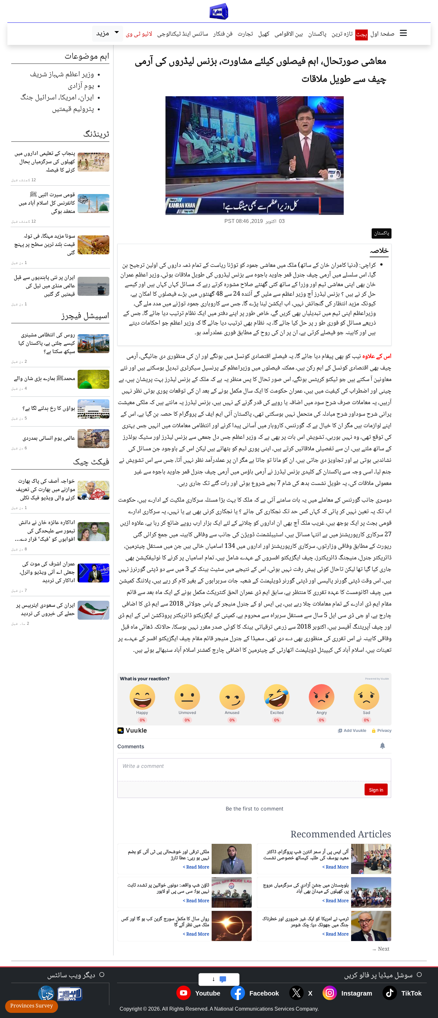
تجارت (245, 35)
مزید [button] (104, 33)
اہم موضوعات (86, 57)
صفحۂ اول (382, 35)
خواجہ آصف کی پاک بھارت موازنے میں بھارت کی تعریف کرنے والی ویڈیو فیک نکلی (45, 489)
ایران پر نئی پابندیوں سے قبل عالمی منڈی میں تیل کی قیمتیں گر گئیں (44, 286)
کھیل (263, 35)
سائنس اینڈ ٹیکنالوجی (182, 35)
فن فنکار (222, 35)
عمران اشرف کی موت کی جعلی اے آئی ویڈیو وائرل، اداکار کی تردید (47, 572)
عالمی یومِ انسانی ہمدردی (48, 438)
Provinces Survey (31, 1006)
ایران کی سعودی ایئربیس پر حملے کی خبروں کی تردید (45, 609)
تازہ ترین (342, 35)
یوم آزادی (81, 86)
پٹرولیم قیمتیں (73, 109)
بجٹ (361, 35)
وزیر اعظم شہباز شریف (62, 74)
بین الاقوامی (288, 35)
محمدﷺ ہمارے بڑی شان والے (44, 379)
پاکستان (317, 35)
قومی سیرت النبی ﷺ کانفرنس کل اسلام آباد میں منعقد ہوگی (47, 203)
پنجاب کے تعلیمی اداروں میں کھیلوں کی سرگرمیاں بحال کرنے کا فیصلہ (44, 161)
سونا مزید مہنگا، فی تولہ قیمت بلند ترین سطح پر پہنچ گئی (44, 244)
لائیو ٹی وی (139, 35)
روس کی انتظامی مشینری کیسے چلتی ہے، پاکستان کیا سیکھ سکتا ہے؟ (46, 343)
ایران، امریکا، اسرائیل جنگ (57, 97)
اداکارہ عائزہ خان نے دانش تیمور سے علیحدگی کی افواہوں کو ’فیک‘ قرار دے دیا (47, 531)
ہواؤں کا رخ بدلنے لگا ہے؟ (48, 408)
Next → (381, 950)
